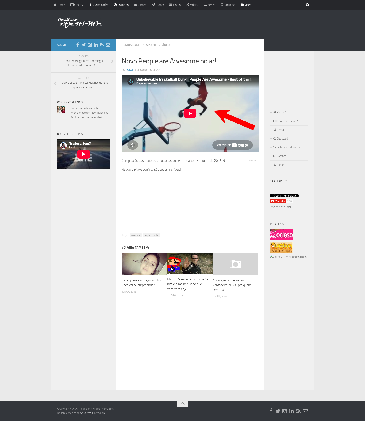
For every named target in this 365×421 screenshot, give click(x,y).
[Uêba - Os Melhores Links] (281, 252)
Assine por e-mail (281, 207)
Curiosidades (100, 4)
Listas (176, 4)
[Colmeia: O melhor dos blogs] (288, 256)
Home (61, 4)
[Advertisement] (207, 23)
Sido (130, 69)
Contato (281, 156)
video (156, 235)
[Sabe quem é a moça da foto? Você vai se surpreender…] (144, 264)
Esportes (123, 4)
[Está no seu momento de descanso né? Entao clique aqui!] (281, 239)
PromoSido (283, 112)
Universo (229, 4)
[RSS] (102, 45)
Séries (211, 4)
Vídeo (247, 4)
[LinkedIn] (96, 45)
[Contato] (108, 45)
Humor (159, 4)
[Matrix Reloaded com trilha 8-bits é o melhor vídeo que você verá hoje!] (190, 263)
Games (141, 4)
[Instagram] (89, 45)
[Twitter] (83, 45)
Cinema (78, 4)
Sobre (280, 164)
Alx (103, 413)
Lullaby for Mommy (288, 147)
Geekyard (282, 138)
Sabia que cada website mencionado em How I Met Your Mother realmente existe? (90, 112)
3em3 (280, 130)
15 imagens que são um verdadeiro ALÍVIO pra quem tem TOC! (232, 285)
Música (193, 4)
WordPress (86, 413)
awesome (135, 235)
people (147, 235)
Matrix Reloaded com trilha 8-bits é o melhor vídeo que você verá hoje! (187, 284)
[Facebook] (77, 45)
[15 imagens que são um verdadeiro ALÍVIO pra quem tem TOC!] (235, 264)
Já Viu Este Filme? (287, 121)
